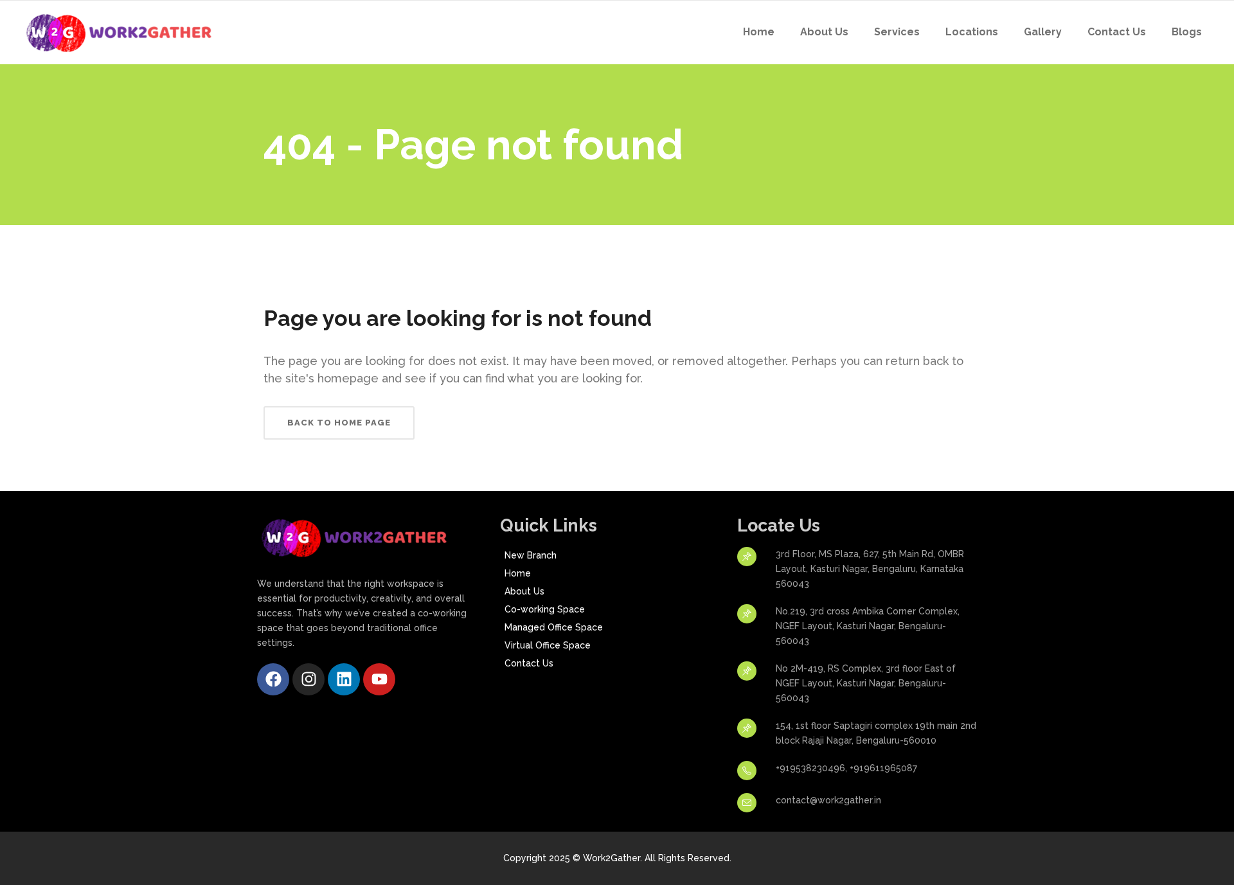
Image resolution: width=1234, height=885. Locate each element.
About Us (524, 591)
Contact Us (529, 663)
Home (518, 573)
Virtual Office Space (548, 645)
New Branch (531, 555)
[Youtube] (379, 679)
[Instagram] (308, 679)
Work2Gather (611, 858)
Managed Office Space (554, 627)
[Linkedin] (344, 679)
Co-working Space (545, 609)
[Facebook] (273, 679)
